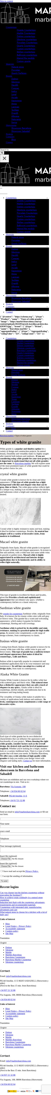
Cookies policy (11, 931)
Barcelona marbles (7, 436)
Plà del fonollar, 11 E (18, 796)
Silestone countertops (27, 39)
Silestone (15, 82)
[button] (17, 27)
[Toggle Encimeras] (47, 198)
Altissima (15, 116)
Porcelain (15, 70)
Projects (9, 134)
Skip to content (6, 1)
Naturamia (16, 119)
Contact (9, 142)
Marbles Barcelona (13, 955)
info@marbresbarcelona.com (27, 812)
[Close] (4, 158)
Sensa (14, 122)
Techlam (15, 110)
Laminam (15, 106)
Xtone (14, 103)
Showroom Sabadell (20, 131)
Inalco (14, 91)
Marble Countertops (26, 33)
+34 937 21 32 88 (7, 990)
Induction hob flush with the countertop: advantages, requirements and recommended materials (22, 903)
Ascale (14, 97)
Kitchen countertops (26, 51)
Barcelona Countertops (15, 957)
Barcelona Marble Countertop (18, 960)
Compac (15, 88)
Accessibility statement (15, 929)
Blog (13, 139)
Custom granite (24, 61)
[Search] (1, 147)
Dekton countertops (26, 36)
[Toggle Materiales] (47, 234)
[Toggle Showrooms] (47, 295)
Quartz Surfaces (18, 73)
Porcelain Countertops (27, 42)
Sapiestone (16, 100)
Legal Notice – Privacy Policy (18, 926)
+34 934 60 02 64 (17, 791)
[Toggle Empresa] (47, 306)
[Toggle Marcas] (47, 246)
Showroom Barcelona (21, 128)
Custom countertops (26, 48)
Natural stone (17, 67)
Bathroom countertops (27, 55)
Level (13, 94)
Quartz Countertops (26, 45)
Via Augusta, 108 (18, 786)
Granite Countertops (26, 30)
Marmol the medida (25, 58)
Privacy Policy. (31, 871)
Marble (8, 952)
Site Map (9, 933)
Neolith (14, 85)
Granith (14, 113)
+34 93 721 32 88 (17, 800)
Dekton (14, 78)
